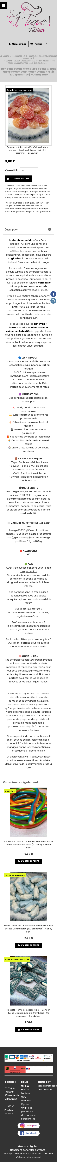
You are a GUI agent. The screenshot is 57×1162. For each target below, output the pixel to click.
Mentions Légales (27, 1146)
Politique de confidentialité (19, 1153)
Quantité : (12, 170)
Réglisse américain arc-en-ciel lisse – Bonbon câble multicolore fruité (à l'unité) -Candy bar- (28, 844)
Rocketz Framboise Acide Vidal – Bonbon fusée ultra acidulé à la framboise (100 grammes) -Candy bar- (28, 1012)
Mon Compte (44, 1153)
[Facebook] (53, 294)
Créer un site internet (28, 1157)
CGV (23, 1096)
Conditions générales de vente (27, 1150)
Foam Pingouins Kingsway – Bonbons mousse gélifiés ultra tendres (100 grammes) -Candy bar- (28, 928)
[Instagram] (53, 301)
